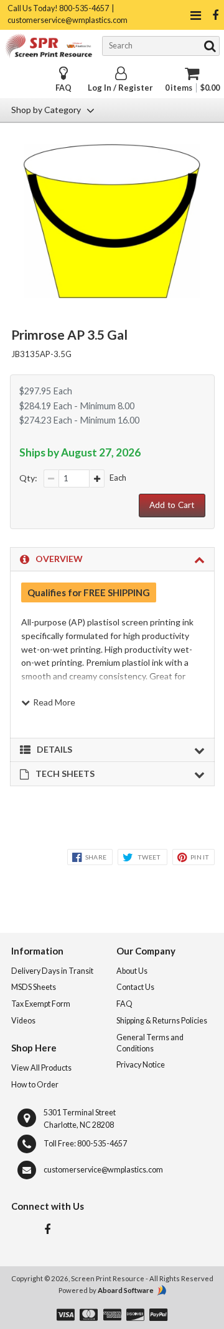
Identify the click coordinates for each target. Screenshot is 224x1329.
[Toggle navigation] (195, 15)
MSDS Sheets (33, 987)
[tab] (112, 559)
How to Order (34, 1084)
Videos (23, 1020)
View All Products (41, 1068)
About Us (131, 971)
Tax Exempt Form (40, 1004)
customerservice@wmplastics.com (103, 1169)
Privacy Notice (140, 1064)
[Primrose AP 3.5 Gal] (112, 294)
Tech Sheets (65, 773)
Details (54, 749)
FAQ (63, 88)
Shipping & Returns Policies (161, 1020)
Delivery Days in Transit (52, 971)
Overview (59, 558)
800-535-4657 (102, 1143)
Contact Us (135, 987)
